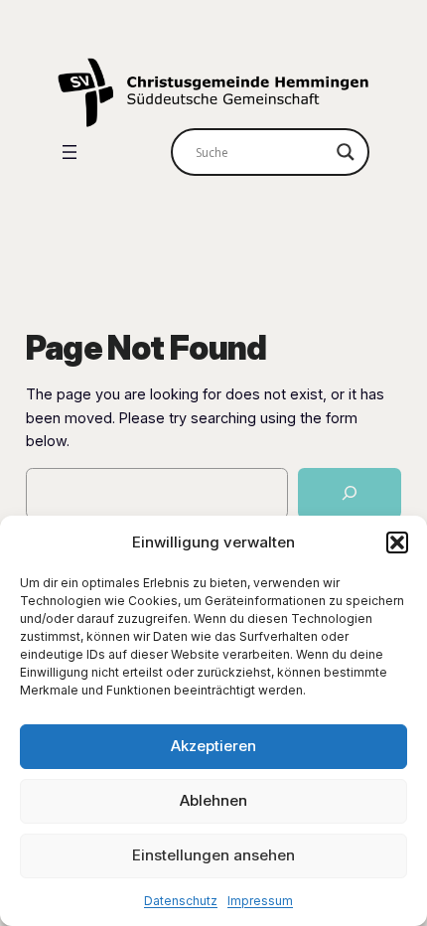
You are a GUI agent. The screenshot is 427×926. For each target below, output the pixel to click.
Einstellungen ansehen (213, 855)
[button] (397, 542)
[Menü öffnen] (69, 152)
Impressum (260, 900)
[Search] (349, 493)
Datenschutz (180, 900)
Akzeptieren (213, 745)
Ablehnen (213, 800)
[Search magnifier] (345, 152)
